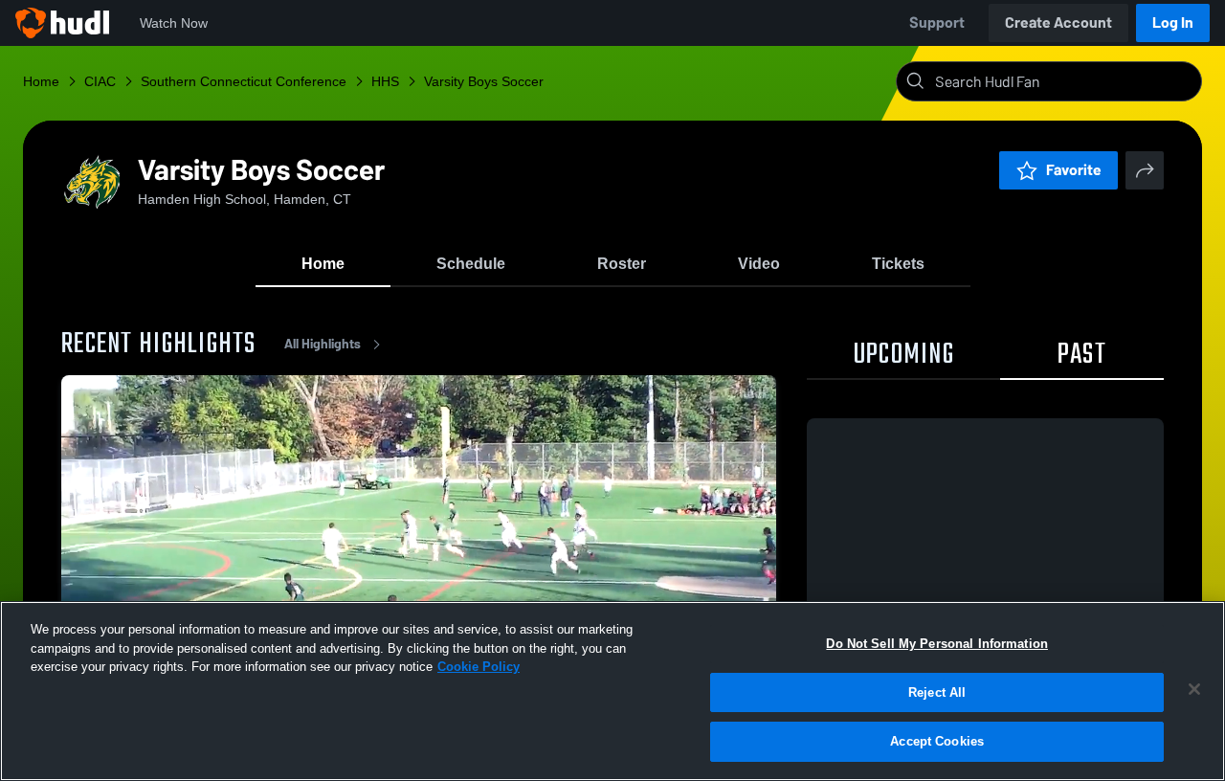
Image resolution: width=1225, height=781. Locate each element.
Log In (1172, 22)
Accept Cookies (937, 741)
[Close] (1194, 689)
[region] (612, 691)
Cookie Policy (478, 666)
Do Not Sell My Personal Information (937, 643)
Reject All (937, 692)
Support (937, 22)
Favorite (1074, 170)
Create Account (1058, 22)
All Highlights (322, 344)
